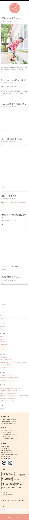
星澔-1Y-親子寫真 (8, 195)
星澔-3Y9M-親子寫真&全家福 (13, 104)
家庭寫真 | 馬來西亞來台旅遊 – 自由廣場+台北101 (11, 388)
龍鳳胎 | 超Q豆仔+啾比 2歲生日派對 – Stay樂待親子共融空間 (14, 395)
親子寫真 (2, 349)
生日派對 (2, 347)
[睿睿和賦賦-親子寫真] (14, 292)
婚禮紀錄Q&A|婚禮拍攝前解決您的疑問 (9, 377)
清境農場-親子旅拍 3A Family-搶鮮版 (8, 393)
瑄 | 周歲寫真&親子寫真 (11, 138)
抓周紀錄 (2, 339)
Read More (3, 71)
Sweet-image (9, 452)
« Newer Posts (4, 312)
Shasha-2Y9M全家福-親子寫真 (14, 80)
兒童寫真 (17, 474)
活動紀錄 (2, 341)
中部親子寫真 (8, 474)
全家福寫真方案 (3, 357)
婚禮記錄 (2, 336)
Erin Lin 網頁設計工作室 (17, 517)
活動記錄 (8, 487)
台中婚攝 (16, 479)
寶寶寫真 (21, 484)
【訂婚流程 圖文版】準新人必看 (7, 367)
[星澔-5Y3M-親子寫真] (14, 44)
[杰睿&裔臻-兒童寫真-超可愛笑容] (14, 243)
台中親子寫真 (8, 483)
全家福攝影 (7, 479)
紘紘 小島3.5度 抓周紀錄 (5, 359)
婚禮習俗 (2, 329)
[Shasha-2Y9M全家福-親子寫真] (12, 87)
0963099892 (7, 448)
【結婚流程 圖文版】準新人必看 (7, 375)
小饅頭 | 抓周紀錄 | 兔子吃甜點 (7, 401)
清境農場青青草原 (4, 344)
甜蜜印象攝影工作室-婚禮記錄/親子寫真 (14, 501)
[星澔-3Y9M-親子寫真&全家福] (14, 118)
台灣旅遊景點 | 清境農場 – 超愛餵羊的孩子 (9, 390)
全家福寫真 (23, 474)
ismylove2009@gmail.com (11, 454)
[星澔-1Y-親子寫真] (13, 202)
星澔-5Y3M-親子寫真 (10, 18)
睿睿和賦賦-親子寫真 (10, 277)
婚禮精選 (17, 484)
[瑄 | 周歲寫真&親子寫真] (14, 164)
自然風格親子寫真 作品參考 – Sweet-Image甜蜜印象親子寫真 (14, 362)
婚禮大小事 (2, 326)
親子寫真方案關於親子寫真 (6, 365)
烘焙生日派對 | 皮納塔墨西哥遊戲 (7, 398)
